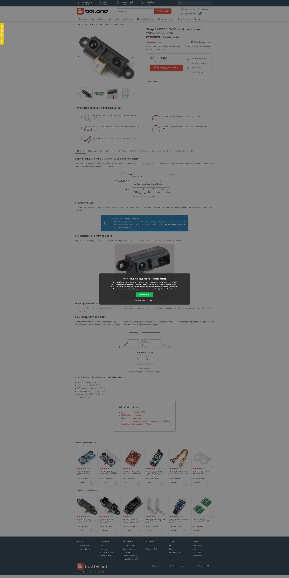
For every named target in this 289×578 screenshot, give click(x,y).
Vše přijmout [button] (144, 294)
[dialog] (144, 289)
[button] (144, 300)
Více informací (171, 289)
